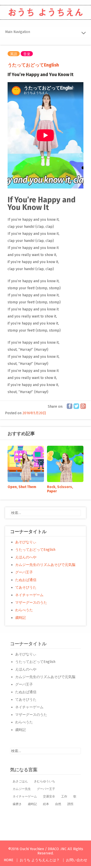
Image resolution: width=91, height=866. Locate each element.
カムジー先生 (22, 789)
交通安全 (49, 796)
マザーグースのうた (31, 602)
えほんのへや (25, 557)
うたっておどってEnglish (33, 65)
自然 (58, 804)
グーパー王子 (46, 789)
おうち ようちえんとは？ (40, 860)
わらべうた (24, 610)
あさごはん (20, 781)
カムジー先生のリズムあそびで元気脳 (45, 565)
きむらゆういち (44, 781)
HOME (8, 860)
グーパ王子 (24, 572)
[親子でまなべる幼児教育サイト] (45, 12)
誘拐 (70, 804)
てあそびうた (25, 587)
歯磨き (17, 804)
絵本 (46, 804)
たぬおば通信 (25, 580)
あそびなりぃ (25, 542)
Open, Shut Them (22, 487)
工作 (64, 796)
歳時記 (20, 618)
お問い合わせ (76, 860)
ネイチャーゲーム (29, 595)
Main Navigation (17, 32)
